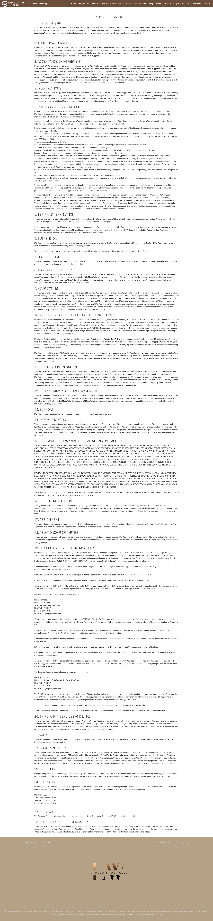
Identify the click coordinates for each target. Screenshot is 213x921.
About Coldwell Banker (191, 3)
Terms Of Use (167, 842)
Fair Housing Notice (190, 847)
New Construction (118, 4)
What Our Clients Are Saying (141, 3)
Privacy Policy (184, 842)
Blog (176, 4)
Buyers (168, 3)
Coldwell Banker (29, 842)
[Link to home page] (14, 3)
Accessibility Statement (164, 847)
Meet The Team (100, 4)
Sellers (159, 3)
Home (73, 3)
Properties (84, 4)
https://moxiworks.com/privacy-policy (49, 742)
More (207, 4)
